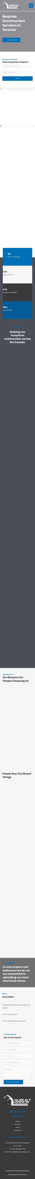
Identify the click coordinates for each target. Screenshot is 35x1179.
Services (17, 1124)
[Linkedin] (24, 1112)
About (17, 1127)
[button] (11, 40)
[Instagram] (20, 1112)
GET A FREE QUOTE (13, 1082)
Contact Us (17, 1130)
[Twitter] (15, 1112)
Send (17, 78)
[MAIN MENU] (31, 5)
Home (17, 1121)
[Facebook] (11, 1112)
